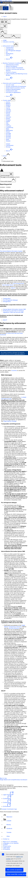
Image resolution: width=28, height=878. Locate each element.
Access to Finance (11, 72)
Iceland (8, 144)
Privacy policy (7, 846)
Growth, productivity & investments (16, 86)
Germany (8, 117)
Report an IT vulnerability (10, 841)
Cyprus (8, 108)
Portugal (8, 133)
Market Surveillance (11, 66)
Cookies (5, 844)
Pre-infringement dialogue (13, 50)
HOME (5, 40)
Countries (14, 370)
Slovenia (8, 138)
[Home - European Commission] (6, 9)
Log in (4, 16)
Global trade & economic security (15, 88)
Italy (7, 123)
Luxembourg (9, 127)
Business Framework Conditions (12, 63)
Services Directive (14, 628)
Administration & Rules (12, 64)
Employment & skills (11, 91)
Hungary (8, 120)
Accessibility (6, 849)
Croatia (8, 106)
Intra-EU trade (10, 85)
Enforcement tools (8, 46)
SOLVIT (8, 55)
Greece (8, 118)
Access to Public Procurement (14, 67)
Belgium (8, 103)
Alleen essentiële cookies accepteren (16, 874)
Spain (7, 139)
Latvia (7, 124)
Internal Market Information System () (14, 309)
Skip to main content (6, 0)
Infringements (10, 49)
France (8, 115)
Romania (8, 135)
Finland (8, 114)
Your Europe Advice (7, 285)
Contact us (6, 839)
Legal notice (6, 847)
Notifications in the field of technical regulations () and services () (13, 311)
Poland (8, 132)
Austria (8, 102)
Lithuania (8, 126)
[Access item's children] (15, 45)
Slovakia (8, 136)
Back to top (3, 778)
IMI (7, 52)
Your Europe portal (18, 283)
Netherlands (9, 130)
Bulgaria (8, 105)
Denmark (8, 111)
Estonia (8, 112)
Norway (8, 147)
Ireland (8, 121)
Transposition (10, 47)
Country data (6, 100)
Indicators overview (8, 42)
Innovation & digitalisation (13, 92)
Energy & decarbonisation (13, 89)
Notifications (9, 53)
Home (4, 156)
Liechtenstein (9, 145)
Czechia (8, 109)
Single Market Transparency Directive (14, 625)
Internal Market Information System (12, 251)
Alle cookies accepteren (14, 870)
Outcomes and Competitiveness (12, 83)
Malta (7, 129)
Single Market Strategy (9, 421)
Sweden (8, 141)
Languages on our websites (11, 843)
